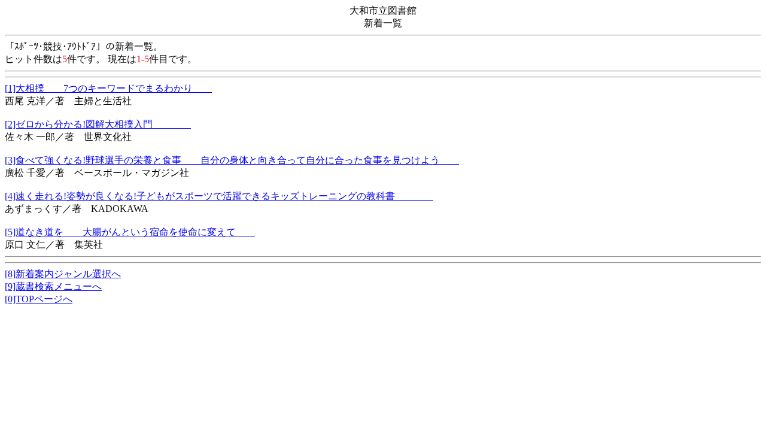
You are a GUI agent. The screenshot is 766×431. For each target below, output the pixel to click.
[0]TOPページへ (38, 299)
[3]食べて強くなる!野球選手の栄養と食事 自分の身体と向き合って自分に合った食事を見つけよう (232, 160)
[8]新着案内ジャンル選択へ (63, 274)
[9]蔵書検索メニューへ (53, 286)
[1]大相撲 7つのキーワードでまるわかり (108, 88)
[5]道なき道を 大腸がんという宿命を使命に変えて (130, 232)
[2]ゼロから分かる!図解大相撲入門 (98, 124)
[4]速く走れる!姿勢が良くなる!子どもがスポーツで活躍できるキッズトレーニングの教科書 (219, 196)
